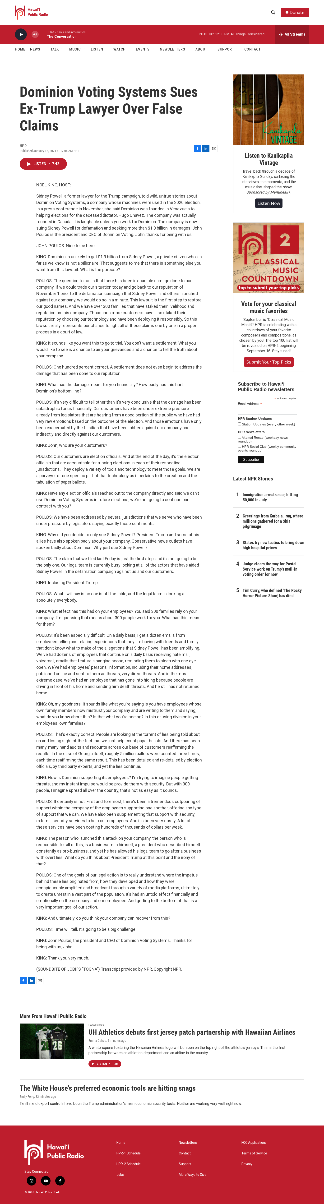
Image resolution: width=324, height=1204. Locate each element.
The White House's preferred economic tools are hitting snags (108, 1088)
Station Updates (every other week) (268, 424)
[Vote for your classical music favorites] (268, 258)
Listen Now (269, 203)
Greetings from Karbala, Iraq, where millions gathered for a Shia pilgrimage (273, 521)
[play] (21, 34)
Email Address (250, 403)
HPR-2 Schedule (128, 1164)
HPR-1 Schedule (128, 1153)
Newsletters (188, 1142)
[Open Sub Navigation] (44, 49)
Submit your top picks (268, 362)
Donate (297, 12)
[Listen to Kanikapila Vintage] (268, 109)
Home (20, 49)
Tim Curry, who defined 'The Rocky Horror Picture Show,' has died (272, 593)
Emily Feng (27, 1096)
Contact (185, 1153)
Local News (96, 1025)
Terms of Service (254, 1153)
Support (185, 1164)
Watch (119, 49)
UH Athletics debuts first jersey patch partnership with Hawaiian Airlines (192, 1032)
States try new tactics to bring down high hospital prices (273, 545)
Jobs (120, 1174)
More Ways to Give (192, 1174)
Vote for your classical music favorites (268, 307)
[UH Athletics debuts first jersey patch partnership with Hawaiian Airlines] (52, 1041)
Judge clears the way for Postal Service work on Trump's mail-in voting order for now (270, 569)
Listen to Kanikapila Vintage (269, 159)
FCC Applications (254, 1142)
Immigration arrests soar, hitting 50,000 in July (270, 497)
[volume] (35, 34)
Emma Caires (97, 1041)
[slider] (42, 34)
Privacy (246, 1164)
